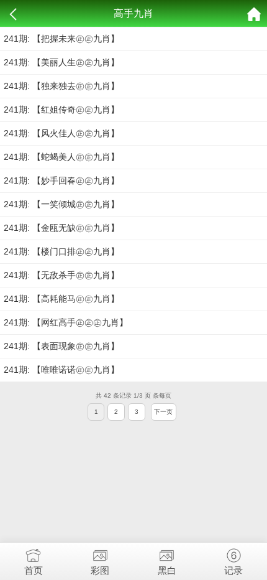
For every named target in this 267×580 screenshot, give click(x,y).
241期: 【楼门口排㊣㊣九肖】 (61, 251)
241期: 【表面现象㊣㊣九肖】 (61, 346)
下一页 (163, 411)
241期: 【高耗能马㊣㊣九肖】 (61, 299)
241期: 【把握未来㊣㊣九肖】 (61, 39)
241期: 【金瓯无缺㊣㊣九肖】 (61, 228)
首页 (33, 570)
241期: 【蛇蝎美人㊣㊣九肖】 (61, 157)
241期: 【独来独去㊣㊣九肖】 (61, 86)
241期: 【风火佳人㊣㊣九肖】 (61, 133)
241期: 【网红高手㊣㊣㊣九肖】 (66, 322)
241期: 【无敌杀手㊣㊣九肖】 (61, 275)
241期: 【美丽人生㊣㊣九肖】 (61, 62)
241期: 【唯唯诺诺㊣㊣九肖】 (61, 370)
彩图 (100, 570)
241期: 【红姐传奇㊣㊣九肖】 (61, 110)
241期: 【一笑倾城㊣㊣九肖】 (61, 204)
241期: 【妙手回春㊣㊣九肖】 (61, 180)
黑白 (167, 570)
